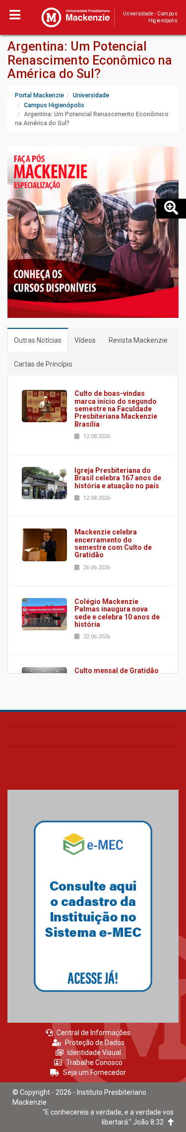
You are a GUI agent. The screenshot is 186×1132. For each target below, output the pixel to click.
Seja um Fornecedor (94, 1072)
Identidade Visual (94, 1053)
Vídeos (85, 340)
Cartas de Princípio (43, 364)
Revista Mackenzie (138, 340)
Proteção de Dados (94, 1043)
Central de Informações (93, 1033)
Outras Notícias (38, 340)
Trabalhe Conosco (94, 1062)
